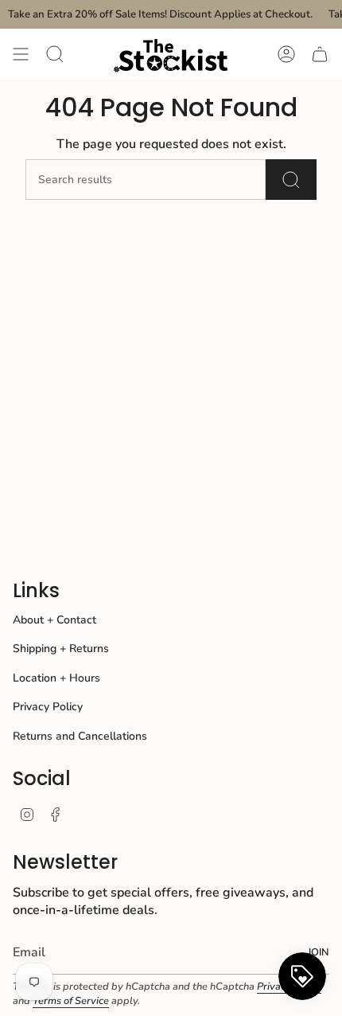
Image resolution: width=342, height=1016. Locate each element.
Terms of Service (71, 1001)
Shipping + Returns (61, 648)
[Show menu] (21, 54)
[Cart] (319, 54)
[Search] (291, 179)
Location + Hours (56, 678)
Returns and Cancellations (80, 736)
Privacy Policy (48, 706)
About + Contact (54, 619)
